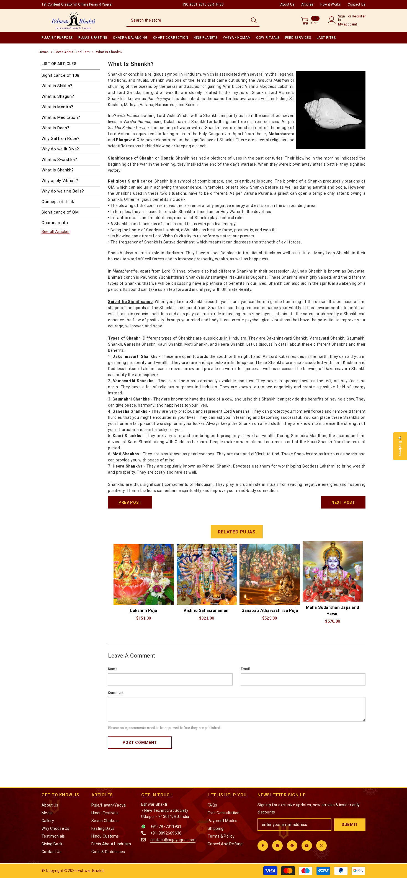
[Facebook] (262, 845)
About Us (287, 4)
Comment (116, 693)
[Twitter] (321, 845)
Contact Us (356, 4)
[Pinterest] (292, 845)
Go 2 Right (354, 586)
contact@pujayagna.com (172, 840)
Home (43, 52)
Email (245, 669)
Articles (307, 4)
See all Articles (55, 231)
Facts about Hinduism (72, 52)
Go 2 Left (117, 653)
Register (358, 16)
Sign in (341, 18)
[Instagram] (277, 845)
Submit (350, 824)
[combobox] (187, 20)
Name (112, 669)
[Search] (193, 20)
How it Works (330, 4)
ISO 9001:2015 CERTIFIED (203, 4)
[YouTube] (307, 845)
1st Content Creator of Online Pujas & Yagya (77, 4)
